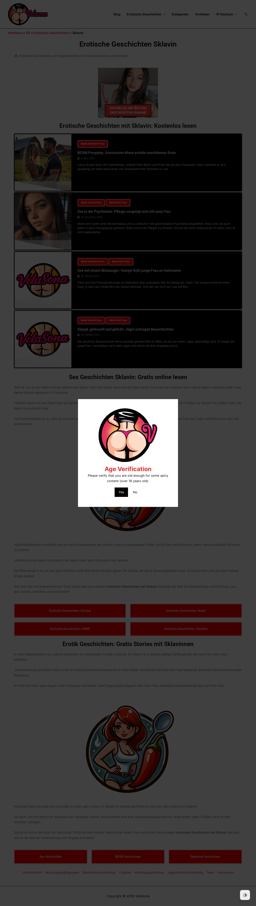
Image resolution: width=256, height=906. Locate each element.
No (135, 492)
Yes (121, 492)
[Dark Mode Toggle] (245, 895)
